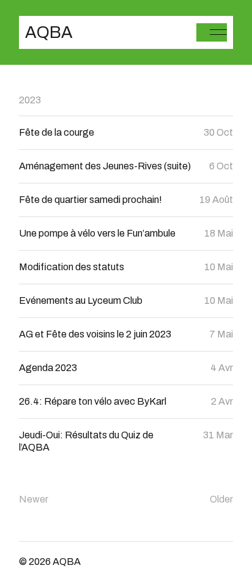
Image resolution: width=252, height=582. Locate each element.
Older (221, 499)
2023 (30, 100)
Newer (33, 499)
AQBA (49, 32)
